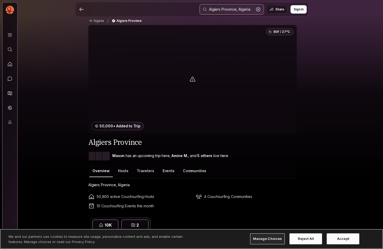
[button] (10, 93)
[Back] (81, 9)
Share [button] (279, 9)
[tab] (101, 171)
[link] (96, 21)
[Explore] (10, 49)
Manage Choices (267, 239)
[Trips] (10, 108)
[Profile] (10, 122)
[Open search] (232, 9)
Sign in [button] (299, 9)
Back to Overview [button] (195, 222)
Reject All (306, 239)
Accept (343, 239)
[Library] (10, 35)
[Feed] (10, 64)
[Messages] (10, 78)
